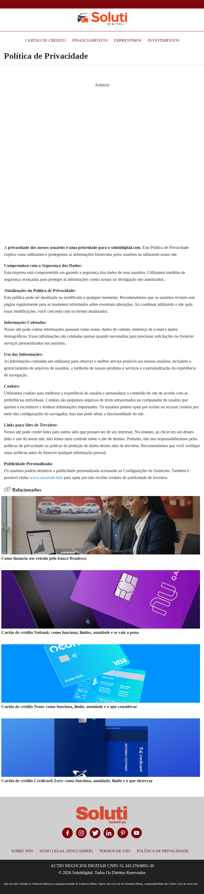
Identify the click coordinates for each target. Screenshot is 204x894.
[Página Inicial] (102, 18)
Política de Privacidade (163, 851)
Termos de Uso (114, 851)
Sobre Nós (22, 851)
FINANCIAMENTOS (90, 40)
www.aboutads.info (46, 477)
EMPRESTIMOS (127, 40)
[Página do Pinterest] (122, 833)
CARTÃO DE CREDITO (45, 40)
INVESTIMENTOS (163, 40)
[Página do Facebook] (67, 833)
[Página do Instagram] (81, 833)
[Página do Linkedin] (109, 833)
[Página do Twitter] (95, 833)
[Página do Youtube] (136, 833)
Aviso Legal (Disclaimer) (66, 851)
